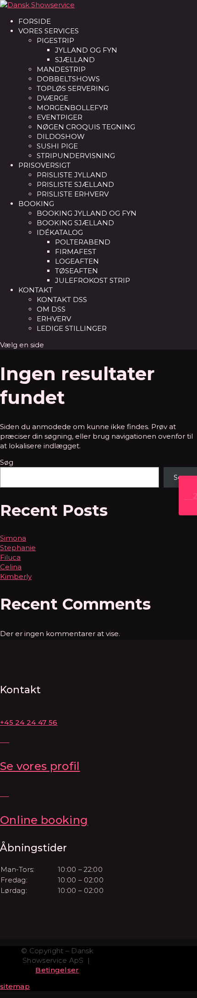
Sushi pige (57, 146)
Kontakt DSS (62, 299)
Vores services (48, 31)
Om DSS (51, 309)
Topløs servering (73, 88)
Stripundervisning (76, 155)
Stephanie (18, 547)
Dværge (52, 98)
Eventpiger (59, 117)
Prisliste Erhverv (73, 194)
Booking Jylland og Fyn (87, 213)
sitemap (15, 986)
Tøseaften (76, 270)
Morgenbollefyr (72, 107)
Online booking (44, 820)
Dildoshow (61, 136)
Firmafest (75, 251)
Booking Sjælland (75, 222)
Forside (34, 21)
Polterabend (82, 242)
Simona (13, 538)
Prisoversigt (44, 165)
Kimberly (16, 576)
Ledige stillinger (72, 328)
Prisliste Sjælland (75, 184)
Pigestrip (55, 40)
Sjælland (75, 59)
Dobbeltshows (68, 78)
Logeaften (77, 261)
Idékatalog (60, 232)
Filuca (10, 557)
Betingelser (57, 970)
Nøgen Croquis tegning (86, 126)
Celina (11, 567)
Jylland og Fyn (86, 50)
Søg (6, 462)
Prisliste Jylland (72, 174)
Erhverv (54, 318)
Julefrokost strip (92, 280)
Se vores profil (40, 766)
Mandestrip (61, 69)
